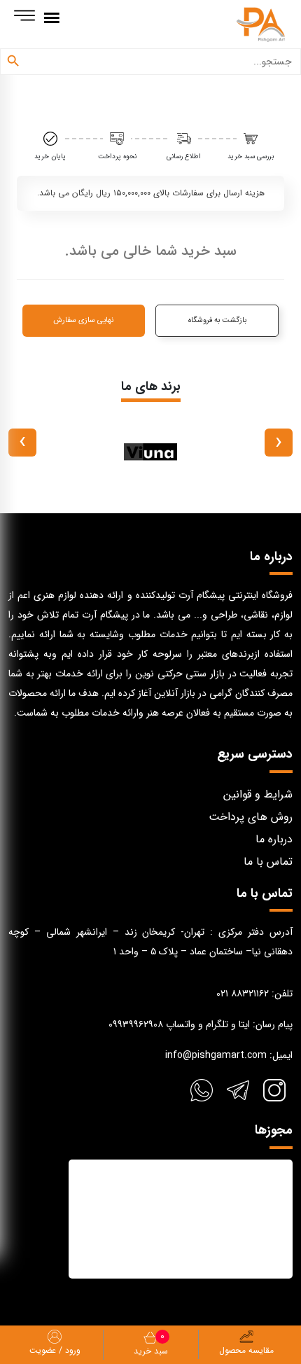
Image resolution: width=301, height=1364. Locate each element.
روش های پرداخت (251, 817)
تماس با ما (268, 861)
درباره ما (274, 839)
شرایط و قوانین (258, 794)
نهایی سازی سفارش (83, 320)
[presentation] (279, 443)
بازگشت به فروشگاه (217, 320)
